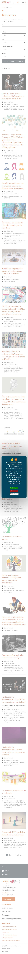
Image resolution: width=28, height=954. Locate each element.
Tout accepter (14, 487)
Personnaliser (14, 493)
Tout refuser (14, 490)
